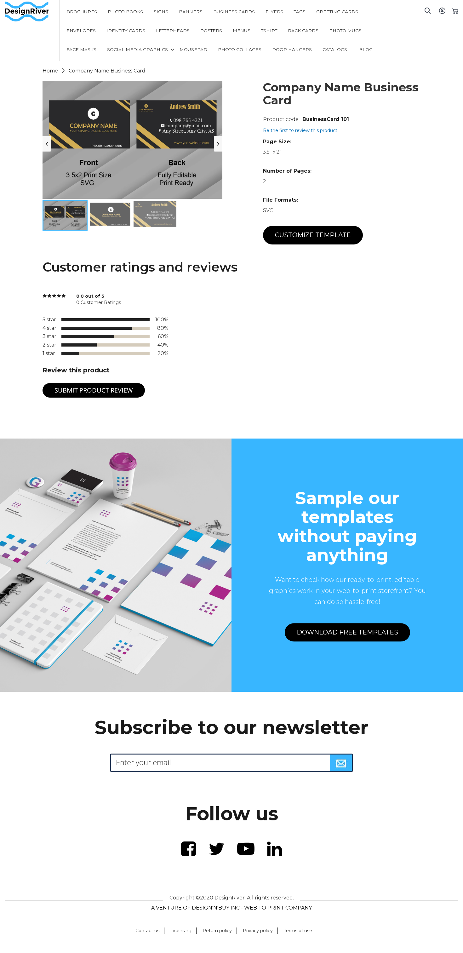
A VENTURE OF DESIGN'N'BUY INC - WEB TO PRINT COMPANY (231, 908)
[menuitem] (81, 11)
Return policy (217, 930)
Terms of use (298, 930)
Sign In (442, 10)
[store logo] (32, 11)
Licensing (180, 930)
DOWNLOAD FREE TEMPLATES (347, 632)
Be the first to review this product (300, 130)
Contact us (147, 930)
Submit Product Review (93, 390)
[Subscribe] (341, 762)
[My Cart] (455, 10)
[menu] (231, 30)
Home (50, 71)
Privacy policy (258, 930)
